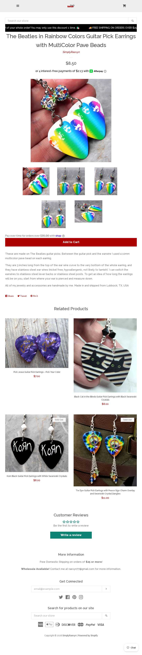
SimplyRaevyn (71, 52)
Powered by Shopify (88, 635)
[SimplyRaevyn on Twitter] (61, 597)
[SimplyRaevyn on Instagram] (81, 597)
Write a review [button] (71, 535)
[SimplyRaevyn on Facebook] (67, 597)
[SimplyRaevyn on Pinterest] (74, 597)
